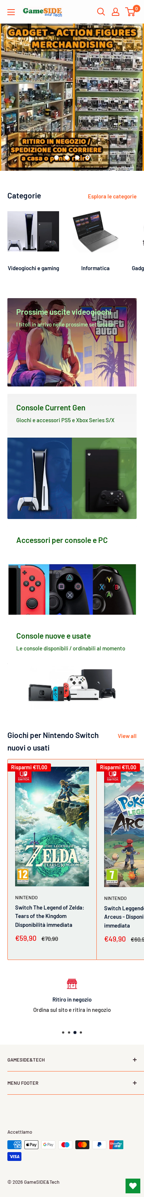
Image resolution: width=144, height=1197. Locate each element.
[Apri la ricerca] (101, 12)
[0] (130, 11)
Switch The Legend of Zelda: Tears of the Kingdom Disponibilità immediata (49, 916)
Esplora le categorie (112, 196)
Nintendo (26, 897)
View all (127, 735)
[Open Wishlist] (133, 1186)
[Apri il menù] (11, 12)
